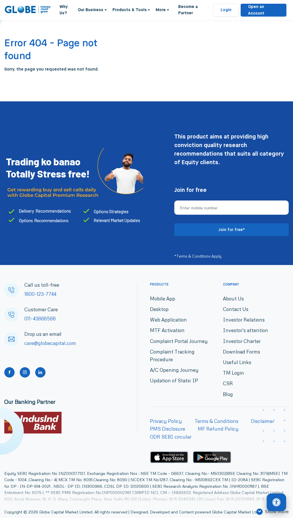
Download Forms (241, 352)
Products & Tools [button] (129, 10)
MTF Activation (167, 330)
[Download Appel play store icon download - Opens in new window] (169, 457)
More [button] (161, 10)
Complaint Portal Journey (179, 341)
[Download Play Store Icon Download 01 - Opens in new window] (212, 457)
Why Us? (64, 10)
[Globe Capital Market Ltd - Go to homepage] (28, 10)
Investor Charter (242, 341)
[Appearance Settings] (276, 502)
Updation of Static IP (174, 381)
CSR (228, 383)
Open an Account (256, 10)
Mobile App (162, 299)
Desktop (159, 309)
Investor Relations (244, 320)
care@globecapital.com (50, 343)
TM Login (233, 373)
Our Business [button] (90, 10)
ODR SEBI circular (170, 437)
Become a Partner (188, 10)
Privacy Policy (166, 421)
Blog (228, 394)
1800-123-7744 (40, 294)
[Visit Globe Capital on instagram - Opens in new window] (25, 372)
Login (226, 10)
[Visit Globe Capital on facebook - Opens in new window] (9, 372)
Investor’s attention (245, 330)
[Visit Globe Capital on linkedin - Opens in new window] (40, 372)
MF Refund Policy (218, 429)
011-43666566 (40, 319)
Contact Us (235, 309)
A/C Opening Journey (174, 370)
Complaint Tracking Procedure (172, 355)
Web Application (168, 320)
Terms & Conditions (216, 421)
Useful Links (237, 362)
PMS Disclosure (167, 429)
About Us (233, 299)
